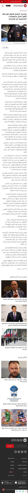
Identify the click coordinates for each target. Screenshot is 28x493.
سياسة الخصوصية (23, 487)
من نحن (25, 475)
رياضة (25, 472)
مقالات (12, 462)
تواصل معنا (11, 475)
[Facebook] (17, 491)
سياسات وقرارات (22, 465)
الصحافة (24, 462)
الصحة (12, 468)
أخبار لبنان (24, 458)
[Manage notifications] (3, 489)
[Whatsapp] (23, 491)
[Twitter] (20, 491)
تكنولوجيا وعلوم (22, 468)
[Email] (26, 491)
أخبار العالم (23, 10)
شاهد (11, 472)
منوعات (12, 465)
